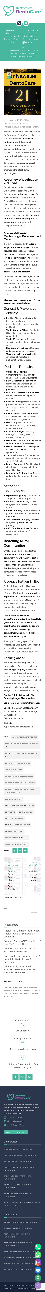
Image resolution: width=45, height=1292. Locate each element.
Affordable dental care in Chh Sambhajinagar (21, 755)
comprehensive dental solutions (18, 287)
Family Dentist (18, 127)
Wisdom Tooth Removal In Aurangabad (22, 1258)
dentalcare (10, 812)
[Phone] (38, 1247)
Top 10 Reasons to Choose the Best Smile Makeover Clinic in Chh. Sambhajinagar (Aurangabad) (22, 993)
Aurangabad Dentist (13, 770)
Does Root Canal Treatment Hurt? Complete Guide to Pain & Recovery (22, 959)
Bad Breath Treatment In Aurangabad (21, 1270)
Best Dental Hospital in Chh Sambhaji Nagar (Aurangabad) (21, 791)
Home (22, 47)
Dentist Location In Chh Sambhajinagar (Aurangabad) (22, 1204)
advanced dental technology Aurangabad (21, 745)
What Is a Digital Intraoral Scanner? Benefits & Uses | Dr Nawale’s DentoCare (20, 969)
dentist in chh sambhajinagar (17, 825)
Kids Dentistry (32, 127)
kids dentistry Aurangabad (16, 838)
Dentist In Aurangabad (14, 818)
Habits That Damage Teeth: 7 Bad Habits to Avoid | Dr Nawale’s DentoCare (22, 933)
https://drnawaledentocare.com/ (19, 727)
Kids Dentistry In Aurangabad (17, 1161)
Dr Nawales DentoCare (17, 135)
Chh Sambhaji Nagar (13, 799)
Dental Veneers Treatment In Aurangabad (17, 1195)
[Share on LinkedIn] (20, 850)
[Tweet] (25, 850)
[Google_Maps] (38, 1277)
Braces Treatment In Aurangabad (19, 1264)
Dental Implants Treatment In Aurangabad (18, 1186)
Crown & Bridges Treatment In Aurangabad (18, 1177)
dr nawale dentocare (14, 831)
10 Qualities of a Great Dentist (24, 737)
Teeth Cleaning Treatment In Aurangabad (17, 1235)
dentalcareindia (25, 812)
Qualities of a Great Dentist (16, 844)
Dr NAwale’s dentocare (28, 1285)
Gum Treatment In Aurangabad (18, 1149)
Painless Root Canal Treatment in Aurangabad (19, 1168)
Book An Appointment (16, 1132)
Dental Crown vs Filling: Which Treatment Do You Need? (20, 950)
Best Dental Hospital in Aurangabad (20, 783)
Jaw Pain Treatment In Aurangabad (20, 1155)
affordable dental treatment (17, 763)
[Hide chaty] (38, 1285)
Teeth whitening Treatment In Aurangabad (18, 1244)
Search (6, 908)
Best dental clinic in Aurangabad (19, 776)
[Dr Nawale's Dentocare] (22, 10)
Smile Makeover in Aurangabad (18, 1228)
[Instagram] (38, 1262)
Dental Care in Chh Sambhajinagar (19, 805)
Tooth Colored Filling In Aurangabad (21, 1252)
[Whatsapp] (38, 1254)
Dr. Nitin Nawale (15, 152)
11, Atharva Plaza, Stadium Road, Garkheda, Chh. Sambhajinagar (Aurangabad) (21, 711)
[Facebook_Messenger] (38, 1270)
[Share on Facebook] (14, 850)
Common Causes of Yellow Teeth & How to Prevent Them (22, 942)
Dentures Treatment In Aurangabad (20, 1222)
